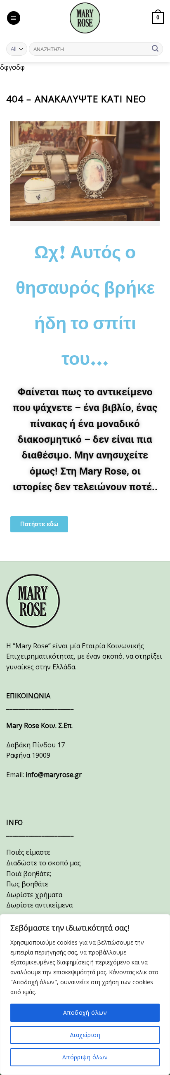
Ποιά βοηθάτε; (28, 873)
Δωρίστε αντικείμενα (39, 905)
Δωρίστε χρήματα (34, 894)
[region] (85, 994)
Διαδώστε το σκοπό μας (43, 862)
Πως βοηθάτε (27, 883)
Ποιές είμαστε (28, 852)
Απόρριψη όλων (85, 1057)
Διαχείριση (85, 1035)
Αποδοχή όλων (85, 1012)
